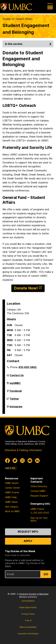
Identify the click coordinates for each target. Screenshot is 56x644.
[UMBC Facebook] (7, 460)
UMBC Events (12, 492)
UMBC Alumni (12, 483)
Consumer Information (28, 633)
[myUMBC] (11, 468)
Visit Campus (11, 506)
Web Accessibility (28, 627)
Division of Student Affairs (17, 18)
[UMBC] (16, 7)
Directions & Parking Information (23, 450)
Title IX (28, 620)
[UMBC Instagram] (22, 460)
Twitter (14, 400)
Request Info (28, 531)
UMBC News (11, 502)
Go (46, 574)
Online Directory (38, 486)
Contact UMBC (38, 491)
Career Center (12, 487)
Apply (28, 541)
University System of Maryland (33, 594)
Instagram (16, 408)
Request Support (39, 495)
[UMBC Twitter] (15, 460)
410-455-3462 (28, 367)
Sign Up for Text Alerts (39, 519)
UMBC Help (11, 497)
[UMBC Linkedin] (37, 460)
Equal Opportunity (28, 607)
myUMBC (15, 384)
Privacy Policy (28, 614)
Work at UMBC (12, 511)
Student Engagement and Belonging (25, 29)
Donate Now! (26, 288)
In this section (13, 43)
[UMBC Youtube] (29, 460)
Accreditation (28, 601)
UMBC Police (37, 509)
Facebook (16, 392)
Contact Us (17, 375)
